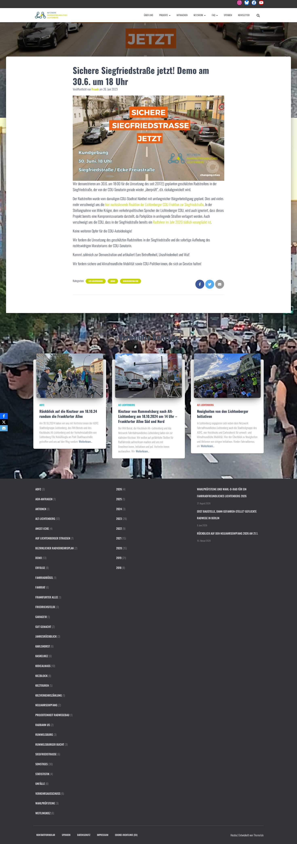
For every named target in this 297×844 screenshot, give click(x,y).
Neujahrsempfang (46, 705)
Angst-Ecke (42, 528)
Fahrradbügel (44, 577)
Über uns (148, 15)
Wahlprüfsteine (45, 803)
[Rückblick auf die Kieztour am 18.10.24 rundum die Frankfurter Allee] (69, 375)
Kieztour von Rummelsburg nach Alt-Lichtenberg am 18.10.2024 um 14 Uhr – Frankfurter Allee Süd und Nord (147, 416)
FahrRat (40, 587)
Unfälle (40, 783)
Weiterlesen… (85, 441)
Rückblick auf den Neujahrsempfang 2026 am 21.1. (227, 533)
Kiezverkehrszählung (48, 695)
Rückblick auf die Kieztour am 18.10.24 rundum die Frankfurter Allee (68, 414)
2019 (118, 558)
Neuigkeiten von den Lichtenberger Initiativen (222, 414)
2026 (119, 489)
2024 (119, 509)
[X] (4, 422)
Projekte (164, 15)
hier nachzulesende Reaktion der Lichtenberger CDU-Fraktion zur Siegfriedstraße (154, 204)
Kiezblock (41, 676)
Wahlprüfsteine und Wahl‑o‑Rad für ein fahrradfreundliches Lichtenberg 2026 (221, 492)
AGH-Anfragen (44, 499)
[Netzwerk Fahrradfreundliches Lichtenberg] (51, 15)
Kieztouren (42, 685)
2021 (118, 538)
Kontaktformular (45, 835)
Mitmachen (182, 15)
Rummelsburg (44, 734)
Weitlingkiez (43, 813)
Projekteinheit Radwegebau (52, 715)
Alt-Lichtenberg (95, 281)
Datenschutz (83, 835)
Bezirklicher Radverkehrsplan (54, 548)
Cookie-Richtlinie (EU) (126, 835)
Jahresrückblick (46, 636)
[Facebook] (4, 416)
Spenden (228, 15)
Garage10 (41, 617)
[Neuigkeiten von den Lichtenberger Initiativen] (227, 375)
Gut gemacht (43, 626)
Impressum (102, 835)
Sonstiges (41, 764)
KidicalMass (43, 666)
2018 (118, 567)
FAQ (214, 15)
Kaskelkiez (41, 656)
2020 (119, 548)
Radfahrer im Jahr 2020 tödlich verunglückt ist (182, 222)
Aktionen (40, 509)
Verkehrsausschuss (47, 793)
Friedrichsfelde (45, 607)
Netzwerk (199, 15)
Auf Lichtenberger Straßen (52, 538)
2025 (119, 499)
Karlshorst (42, 646)
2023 (119, 518)
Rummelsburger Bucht (49, 744)
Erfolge (40, 567)
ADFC (41, 405)
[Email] (4, 428)
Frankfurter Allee (46, 597)
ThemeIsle (259, 835)
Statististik (42, 774)
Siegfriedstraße (130, 281)
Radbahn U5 (42, 725)
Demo (113, 281)
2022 (119, 528)
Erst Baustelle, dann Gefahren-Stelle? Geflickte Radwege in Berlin (227, 514)
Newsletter (244, 15)
